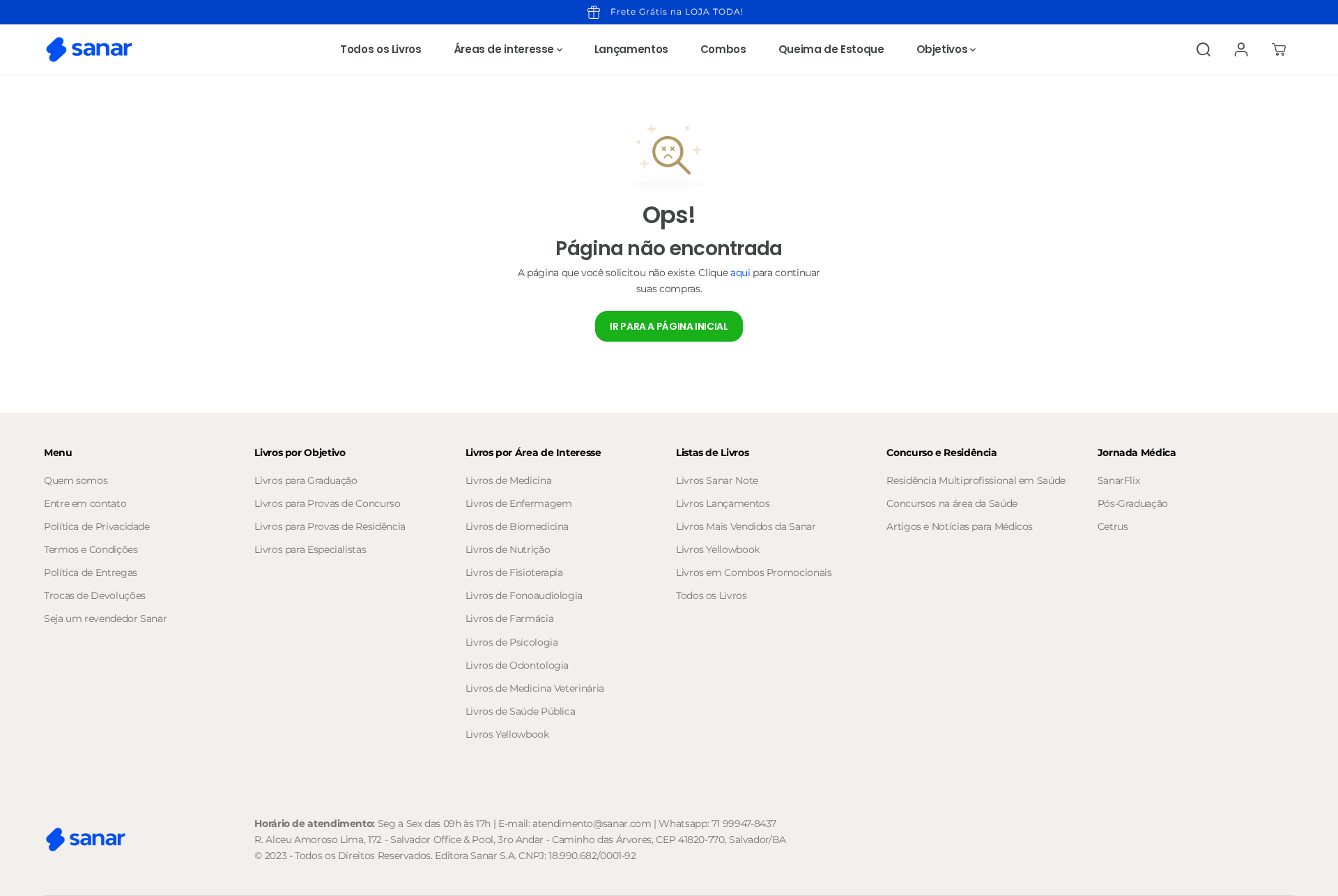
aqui (740, 272)
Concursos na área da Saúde (951, 503)
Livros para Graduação (305, 480)
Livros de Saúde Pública (521, 711)
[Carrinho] (1278, 49)
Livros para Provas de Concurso (327, 503)
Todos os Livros (381, 49)
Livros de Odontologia (517, 665)
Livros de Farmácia (510, 618)
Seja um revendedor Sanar (105, 618)
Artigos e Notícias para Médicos (959, 526)
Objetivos (943, 49)
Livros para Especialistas (310, 549)
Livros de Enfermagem (519, 503)
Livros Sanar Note (717, 480)
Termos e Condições (91, 549)
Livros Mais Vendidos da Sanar (746, 526)
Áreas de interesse (505, 49)
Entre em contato (85, 503)
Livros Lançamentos (723, 503)
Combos (723, 49)
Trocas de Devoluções (95, 595)
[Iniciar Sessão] (1241, 49)
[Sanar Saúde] (89, 49)
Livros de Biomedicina (517, 526)
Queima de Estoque (831, 49)
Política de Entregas (90, 572)
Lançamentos (631, 49)
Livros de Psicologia (512, 642)
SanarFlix (1119, 480)
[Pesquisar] (1203, 49)
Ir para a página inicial (669, 326)
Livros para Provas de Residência (329, 526)
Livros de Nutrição (508, 549)
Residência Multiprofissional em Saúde (976, 480)
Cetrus (1113, 526)
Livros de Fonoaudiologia (524, 595)
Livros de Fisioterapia (514, 572)
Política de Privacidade (97, 526)
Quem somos (75, 480)
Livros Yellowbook (507, 734)
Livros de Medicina (509, 480)
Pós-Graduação (1133, 503)
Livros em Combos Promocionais (754, 572)
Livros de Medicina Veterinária (535, 688)
